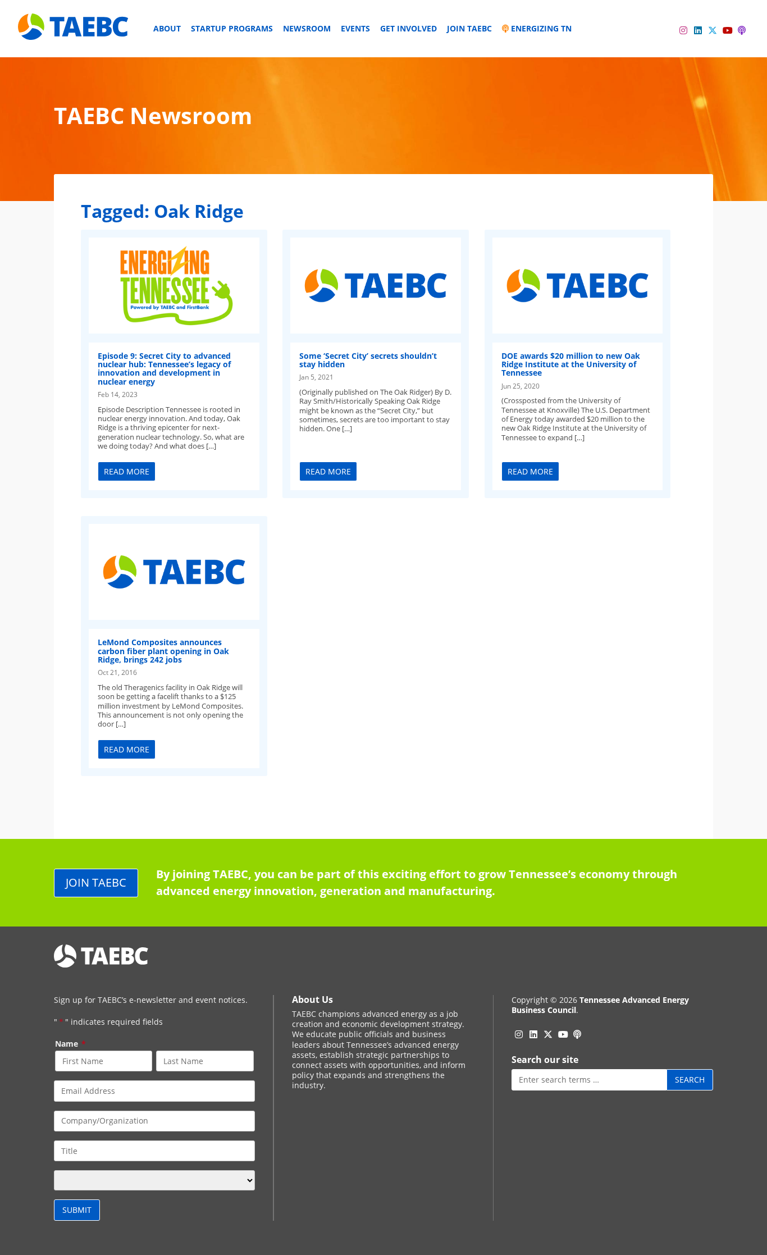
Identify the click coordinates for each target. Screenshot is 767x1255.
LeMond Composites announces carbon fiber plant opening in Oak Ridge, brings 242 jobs (163, 651)
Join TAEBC (469, 28)
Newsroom (307, 28)
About (167, 28)
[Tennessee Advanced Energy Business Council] (74, 31)
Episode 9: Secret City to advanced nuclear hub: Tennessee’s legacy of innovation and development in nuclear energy (164, 368)
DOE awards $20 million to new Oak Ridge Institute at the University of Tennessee (570, 364)
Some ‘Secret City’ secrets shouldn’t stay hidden (368, 359)
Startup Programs (232, 28)
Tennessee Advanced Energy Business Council (600, 1004)
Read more (126, 471)
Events (355, 28)
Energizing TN (540, 28)
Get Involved (408, 28)
